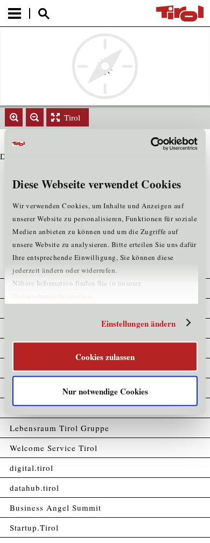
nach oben (192, 536)
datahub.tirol (34, 487)
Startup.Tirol (34, 527)
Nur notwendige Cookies (105, 391)
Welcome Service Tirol (53, 447)
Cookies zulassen (105, 357)
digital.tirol (31, 467)
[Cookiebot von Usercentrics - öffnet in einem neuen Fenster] (151, 144)
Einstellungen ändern (138, 323)
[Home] (180, 13)
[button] (14, 117)
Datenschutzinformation (52, 296)
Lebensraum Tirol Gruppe (59, 427)
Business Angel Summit (55, 507)
